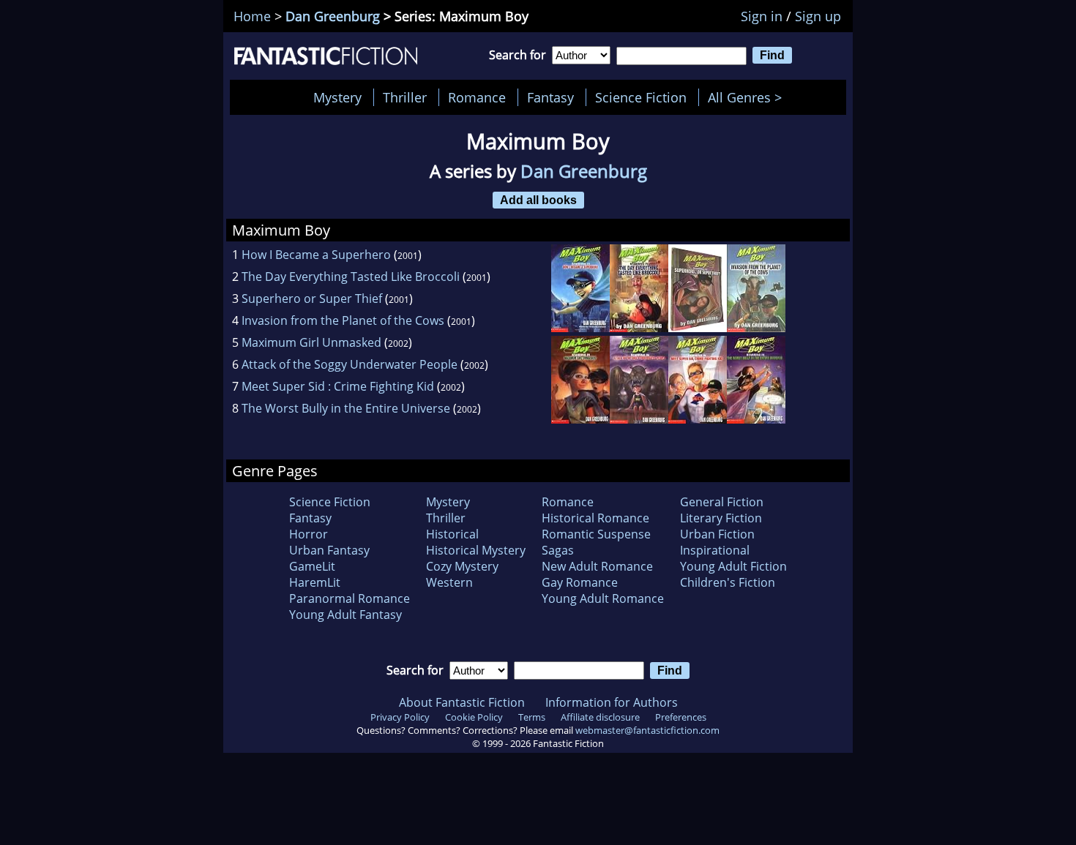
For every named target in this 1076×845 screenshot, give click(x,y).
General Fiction (721, 502)
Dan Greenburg (332, 16)
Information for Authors (611, 702)
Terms (531, 717)
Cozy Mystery (462, 566)
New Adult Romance (597, 566)
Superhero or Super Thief (312, 298)
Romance (477, 97)
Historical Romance (595, 518)
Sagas (558, 550)
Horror (308, 534)
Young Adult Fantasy (345, 614)
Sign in (761, 16)
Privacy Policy (400, 717)
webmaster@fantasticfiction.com (647, 730)
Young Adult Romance (603, 598)
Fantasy (550, 97)
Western (449, 582)
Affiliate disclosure (600, 717)
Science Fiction (641, 97)
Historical (452, 534)
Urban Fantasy (329, 550)
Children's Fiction (727, 582)
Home (252, 16)
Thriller (405, 97)
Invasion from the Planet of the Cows (343, 320)
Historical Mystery (476, 550)
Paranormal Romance (349, 598)
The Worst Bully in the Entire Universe (346, 408)
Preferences (680, 717)
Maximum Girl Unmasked (311, 342)
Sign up (818, 16)
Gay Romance (580, 582)
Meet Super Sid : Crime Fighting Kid (338, 386)
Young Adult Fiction (733, 566)
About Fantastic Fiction (462, 702)
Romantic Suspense (596, 534)
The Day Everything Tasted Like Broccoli (351, 276)
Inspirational (715, 550)
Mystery (337, 97)
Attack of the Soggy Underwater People (349, 364)
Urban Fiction (717, 534)
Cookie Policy (474, 717)
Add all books (538, 199)
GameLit (312, 566)
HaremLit (314, 582)
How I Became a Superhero (316, 255)
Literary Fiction (721, 518)
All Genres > (748, 97)
